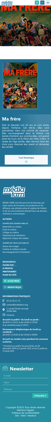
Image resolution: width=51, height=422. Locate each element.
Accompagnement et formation (16, 252)
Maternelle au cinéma (12, 226)
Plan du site (9, 274)
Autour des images (11, 246)
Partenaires (9, 271)
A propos (8, 268)
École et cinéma (9, 229)
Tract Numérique (26, 157)
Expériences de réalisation (14, 235)
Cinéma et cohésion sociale (14, 249)
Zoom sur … (9, 265)
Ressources (9, 261)
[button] (48, 3)
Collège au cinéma (11, 232)
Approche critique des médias (16, 238)
